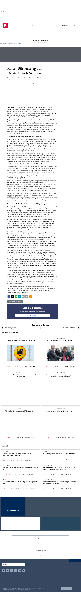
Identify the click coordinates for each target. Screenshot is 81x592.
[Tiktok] (23, 570)
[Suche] (27, 564)
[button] (33, 25)
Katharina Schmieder (7, 488)
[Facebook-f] (3, 570)
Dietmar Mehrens (46, 459)
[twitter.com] (7, 570)
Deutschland (11, 78)
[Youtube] (11, 570)
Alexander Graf (6, 474)
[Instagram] (15, 570)
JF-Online (8, 366)
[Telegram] (19, 570)
